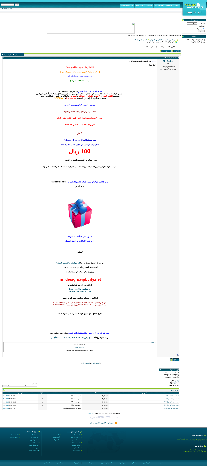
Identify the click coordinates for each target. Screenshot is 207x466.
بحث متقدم (9, 8)
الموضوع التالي (86, 363)
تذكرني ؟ (199, 29)
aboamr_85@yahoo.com (80, 291)
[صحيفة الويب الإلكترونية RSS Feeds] (116, 423)
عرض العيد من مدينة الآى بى (171, 408)
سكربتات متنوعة (76, 442)
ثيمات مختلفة (76, 450)
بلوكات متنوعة (76, 447)
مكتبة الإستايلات (55, 434)
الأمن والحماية (35, 437)
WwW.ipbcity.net (79, 347)
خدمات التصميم (14, 437)
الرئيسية (161, 463)
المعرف (203, 23)
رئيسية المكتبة (76, 434)
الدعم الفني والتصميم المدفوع (68, 263)
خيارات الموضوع (18, 54)
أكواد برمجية (56, 437)
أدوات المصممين (76, 440)
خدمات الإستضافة (34, 450)
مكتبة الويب (133, 463)
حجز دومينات (35, 447)
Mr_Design (168, 61)
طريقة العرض (7, 54)
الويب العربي (172, 40)
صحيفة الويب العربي (148, 463)
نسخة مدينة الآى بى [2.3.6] (171, 405)
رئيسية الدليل (35, 434)
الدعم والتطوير (35, 442)
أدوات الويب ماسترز (75, 437)
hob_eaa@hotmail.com (79, 289)
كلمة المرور (201, 26)
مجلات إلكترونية (76, 445)
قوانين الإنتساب (74, 463)
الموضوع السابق (95, 363)
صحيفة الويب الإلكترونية (107, 423)
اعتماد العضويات (59, 463)
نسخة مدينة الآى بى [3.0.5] (171, 402)
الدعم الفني (46, 463)
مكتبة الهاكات (56, 440)
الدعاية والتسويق (34, 440)
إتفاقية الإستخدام (89, 463)
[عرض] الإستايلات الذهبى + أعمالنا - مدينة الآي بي (70, 337)
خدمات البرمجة (14, 434)
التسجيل (3, 8)
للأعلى (92, 423)
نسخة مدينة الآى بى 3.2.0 (172, 395)
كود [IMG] (176, 383)
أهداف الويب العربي (106, 463)
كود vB (176, 380)
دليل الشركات (121, 463)
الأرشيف (97, 423)
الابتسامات (176, 382)
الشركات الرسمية (34, 445)
